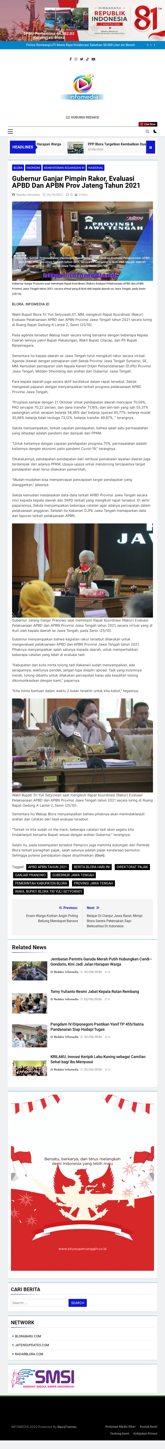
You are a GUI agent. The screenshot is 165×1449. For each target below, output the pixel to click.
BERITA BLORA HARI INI (92, 867)
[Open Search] (147, 131)
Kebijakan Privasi (145, 1433)
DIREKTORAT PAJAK (132, 867)
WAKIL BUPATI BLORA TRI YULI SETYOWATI (48, 891)
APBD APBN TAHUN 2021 (47, 867)
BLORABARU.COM (28, 1336)
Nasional (95, 168)
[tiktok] (87, 59)
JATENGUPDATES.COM (32, 1345)
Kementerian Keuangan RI (64, 168)
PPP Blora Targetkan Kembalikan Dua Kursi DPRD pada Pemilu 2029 (91, 144)
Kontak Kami (148, 1427)
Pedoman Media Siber (120, 1427)
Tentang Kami (119, 1433)
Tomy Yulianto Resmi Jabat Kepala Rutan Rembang (94, 991)
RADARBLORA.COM (29, 1354)
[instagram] (76, 59)
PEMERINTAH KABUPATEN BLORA (41, 883)
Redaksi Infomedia (28, 194)
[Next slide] (154, 45)
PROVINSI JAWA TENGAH (93, 883)
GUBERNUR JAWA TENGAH (73, 875)
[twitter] (82, 59)
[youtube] (93, 59)
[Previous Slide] (148, 45)
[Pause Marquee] (150, 147)
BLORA (18, 168)
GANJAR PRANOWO (30, 875)
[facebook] (70, 59)
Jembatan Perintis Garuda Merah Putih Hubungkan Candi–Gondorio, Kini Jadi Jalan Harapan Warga (75, 45)
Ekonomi (33, 168)
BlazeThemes (67, 1427)
